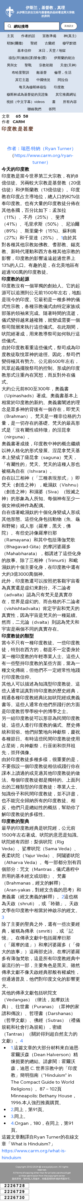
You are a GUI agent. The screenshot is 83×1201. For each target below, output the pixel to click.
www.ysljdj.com (50, 1166)
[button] (69, 26)
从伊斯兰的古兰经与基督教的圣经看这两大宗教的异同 (46, 14)
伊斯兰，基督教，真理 (45, 7)
